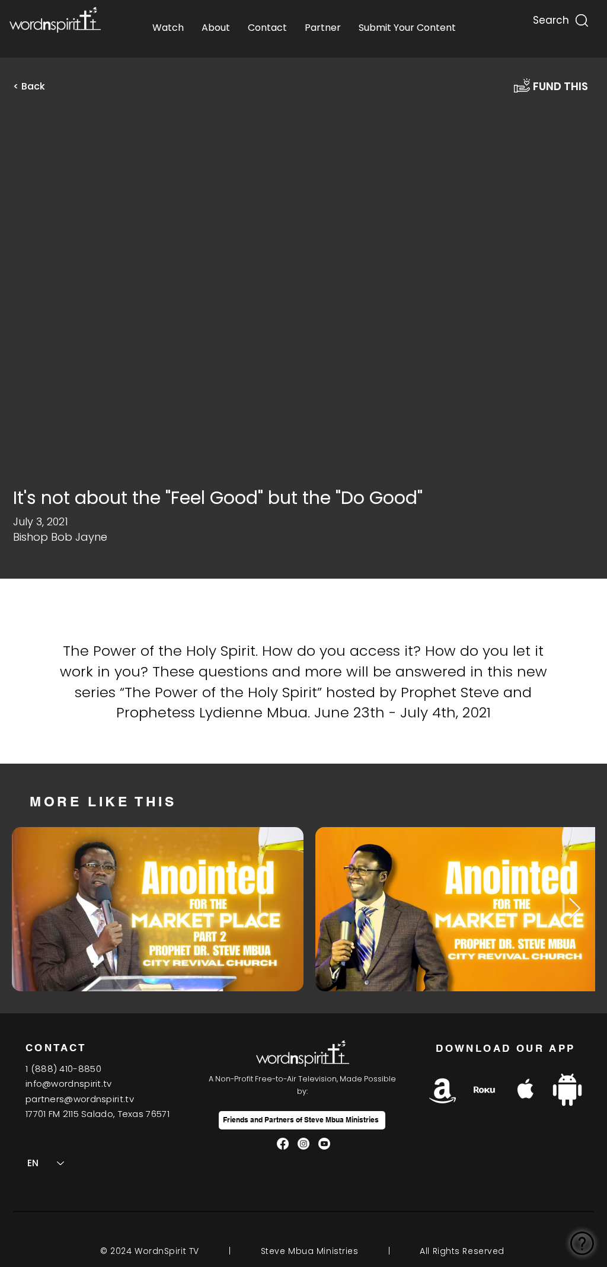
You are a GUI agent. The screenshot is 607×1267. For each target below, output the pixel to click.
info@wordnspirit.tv (68, 1083)
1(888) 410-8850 (63, 1068)
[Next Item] (575, 909)
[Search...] (550, 17)
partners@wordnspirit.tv (79, 1099)
